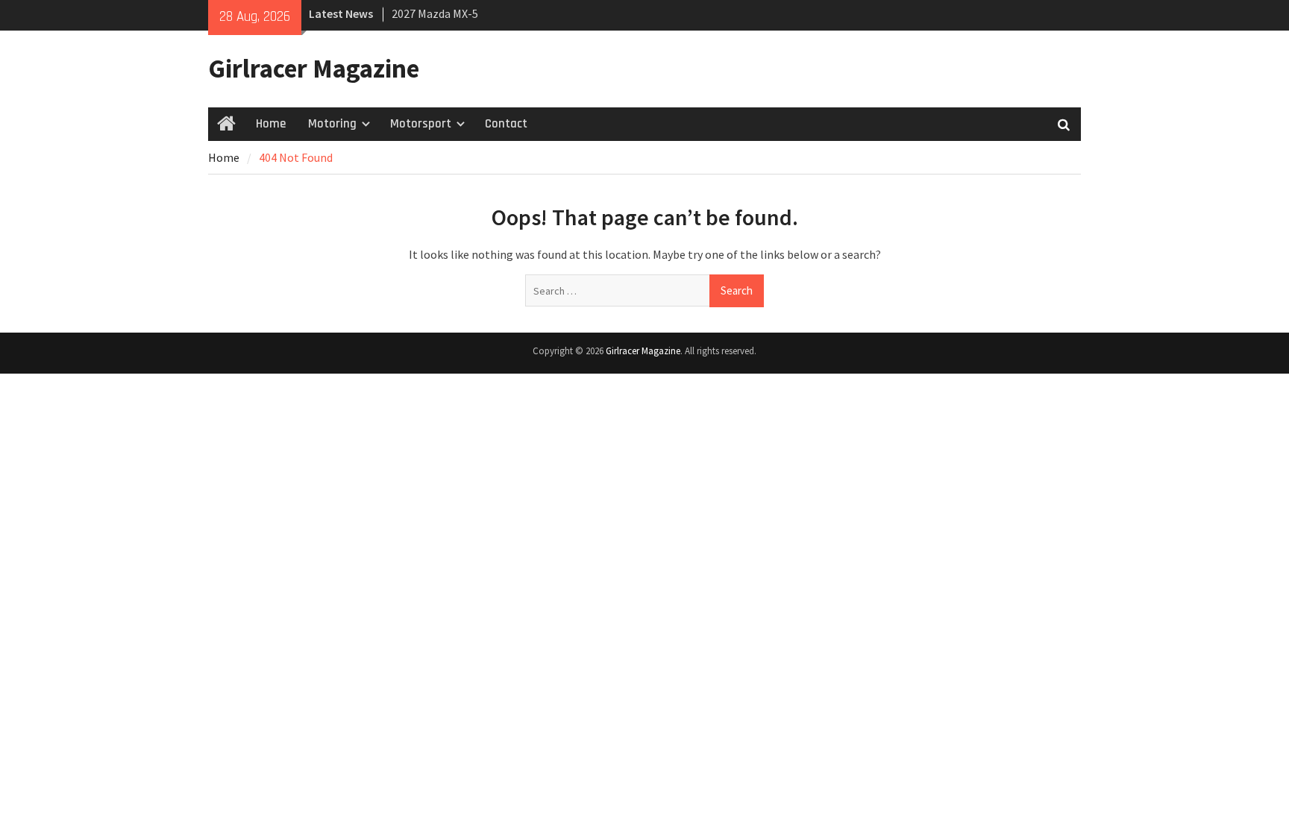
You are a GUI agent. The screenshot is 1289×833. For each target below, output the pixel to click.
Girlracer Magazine (313, 68)
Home (271, 124)
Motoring (332, 124)
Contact (506, 124)
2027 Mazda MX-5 (435, 13)
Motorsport (420, 124)
